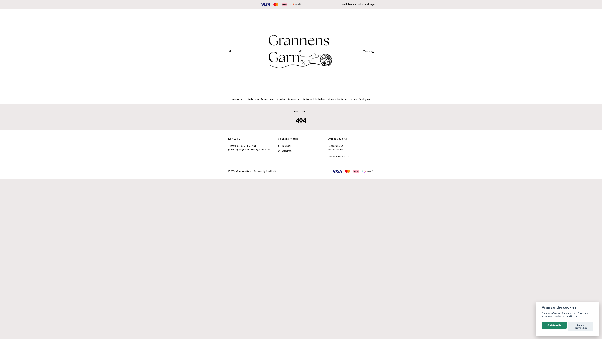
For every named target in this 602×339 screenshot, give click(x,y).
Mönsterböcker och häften (342, 99)
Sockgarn (364, 99)
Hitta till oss (252, 99)
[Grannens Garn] (301, 51)
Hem (295, 111)
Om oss (235, 99)
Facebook (286, 146)
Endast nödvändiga (581, 326)
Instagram (286, 151)
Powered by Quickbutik (265, 171)
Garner (292, 99)
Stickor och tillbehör (313, 99)
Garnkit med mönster (273, 99)
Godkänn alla (554, 325)
